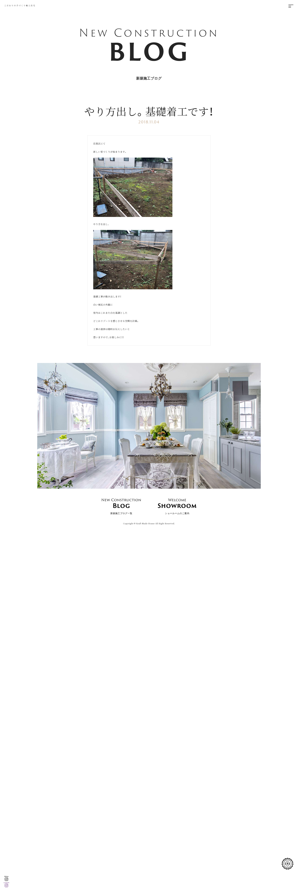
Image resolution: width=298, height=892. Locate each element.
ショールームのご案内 (177, 506)
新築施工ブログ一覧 (121, 506)
